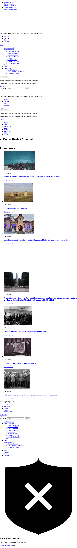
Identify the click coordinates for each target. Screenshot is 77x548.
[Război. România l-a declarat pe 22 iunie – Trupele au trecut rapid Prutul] (40, 161)
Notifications (7, 131)
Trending (6, 41)
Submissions (7, 126)
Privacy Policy (8, 412)
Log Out (6, 134)
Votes (5, 128)
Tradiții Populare (12, 60)
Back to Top (3, 415)
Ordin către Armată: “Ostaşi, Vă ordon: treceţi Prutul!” (25, 332)
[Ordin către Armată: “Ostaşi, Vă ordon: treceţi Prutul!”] (40, 316)
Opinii (6, 66)
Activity (6, 129)
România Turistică (9, 2)
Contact (6, 408)
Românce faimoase (13, 56)
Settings (6, 133)
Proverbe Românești (10, 5)
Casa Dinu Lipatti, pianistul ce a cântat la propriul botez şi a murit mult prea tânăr (36, 240)
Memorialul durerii (13, 73)
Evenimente (11, 58)
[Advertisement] (40, 259)
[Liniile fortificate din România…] (40, 192)
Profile (6, 123)
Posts (5, 124)
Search (27, 88)
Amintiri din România (14, 63)
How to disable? (5, 545)
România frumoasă (13, 51)
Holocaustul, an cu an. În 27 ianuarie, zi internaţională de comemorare (31, 395)
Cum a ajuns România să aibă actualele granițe (22, 363)
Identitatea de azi (9, 48)
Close (1, 416)
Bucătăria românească (14, 61)
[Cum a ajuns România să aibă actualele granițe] (40, 347)
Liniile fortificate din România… (16, 208)
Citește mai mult (8, 180)
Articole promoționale (10, 9)
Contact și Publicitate (10, 7)
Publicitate (7, 406)
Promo (6, 410)
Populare (6, 38)
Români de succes (13, 55)
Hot (5, 40)
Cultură (6, 65)
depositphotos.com (9, 405)
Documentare (8, 68)
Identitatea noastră (9, 49)
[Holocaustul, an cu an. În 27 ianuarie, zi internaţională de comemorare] (40, 379)
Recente (6, 36)
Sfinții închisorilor (13, 70)
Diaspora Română (9, 4)
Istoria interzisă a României (16, 71)
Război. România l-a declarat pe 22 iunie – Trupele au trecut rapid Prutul (32, 177)
